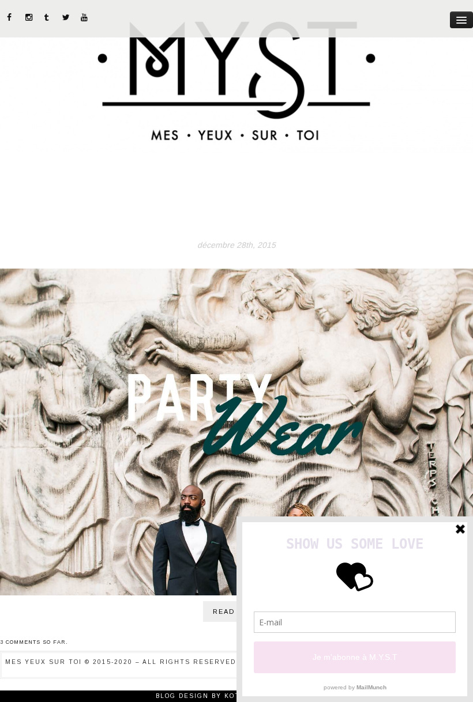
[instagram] (29, 17)
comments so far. (37, 642)
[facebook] (11, 17)
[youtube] (85, 17)
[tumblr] (48, 17)
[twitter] (66, 17)
